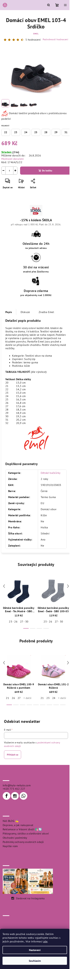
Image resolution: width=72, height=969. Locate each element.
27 (19, 698)
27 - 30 (24, 621)
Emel (36, 33)
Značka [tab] (46, 312)
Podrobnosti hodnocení (55, 39)
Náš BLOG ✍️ (11, 821)
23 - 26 (13, 621)
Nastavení (35, 950)
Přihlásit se (12, 754)
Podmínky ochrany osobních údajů (23, 842)
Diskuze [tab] (25, 312)
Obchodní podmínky (15, 837)
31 (65, 132)
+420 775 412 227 (14, 788)
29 (55, 132)
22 (5, 132)
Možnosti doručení (12, 158)
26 (13, 698)
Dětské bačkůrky (50, 472)
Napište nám (10, 846)
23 (15, 132)
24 (25, 132)
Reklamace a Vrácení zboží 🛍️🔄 (22, 829)
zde (45, 941)
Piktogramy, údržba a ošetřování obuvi (26, 833)
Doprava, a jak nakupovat (18, 825)
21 (7, 698)
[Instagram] (15, 796)
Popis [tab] (8, 312)
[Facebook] (6, 796)
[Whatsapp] (23, 796)
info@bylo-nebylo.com (17, 785)
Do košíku (47, 170)
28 (45, 132)
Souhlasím (35, 960)
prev (4, 586)
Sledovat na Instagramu (30, 898)
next (68, 586)
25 (35, 132)
